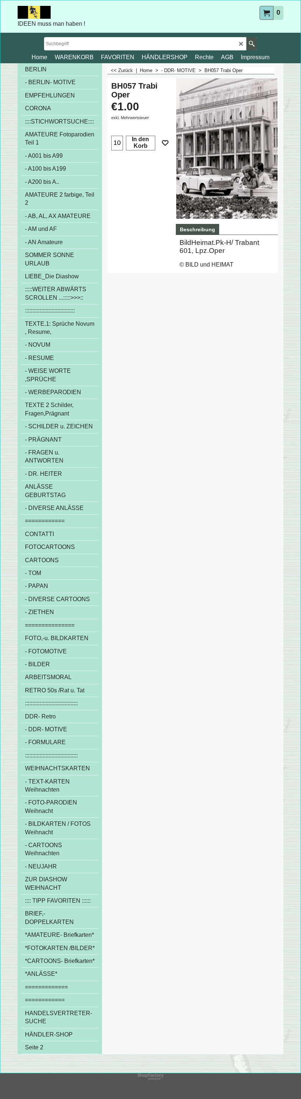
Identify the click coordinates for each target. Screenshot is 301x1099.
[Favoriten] (165, 143)
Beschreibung (197, 229)
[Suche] (251, 43)
